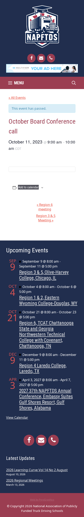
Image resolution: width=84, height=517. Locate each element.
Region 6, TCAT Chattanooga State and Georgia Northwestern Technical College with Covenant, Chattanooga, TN (46, 334)
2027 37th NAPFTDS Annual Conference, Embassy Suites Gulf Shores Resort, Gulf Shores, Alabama (46, 399)
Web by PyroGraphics (42, 499)
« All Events (17, 97)
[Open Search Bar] (74, 83)
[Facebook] (31, 58)
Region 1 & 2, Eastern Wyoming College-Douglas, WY (48, 300)
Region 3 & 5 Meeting (45, 217)
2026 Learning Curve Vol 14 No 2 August (37, 470)
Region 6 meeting (45, 206)
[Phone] (51, 58)
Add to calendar (28, 187)
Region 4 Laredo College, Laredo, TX (42, 368)
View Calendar (17, 417)
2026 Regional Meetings (24, 480)
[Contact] (41, 58)
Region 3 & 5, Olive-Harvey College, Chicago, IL (44, 275)
